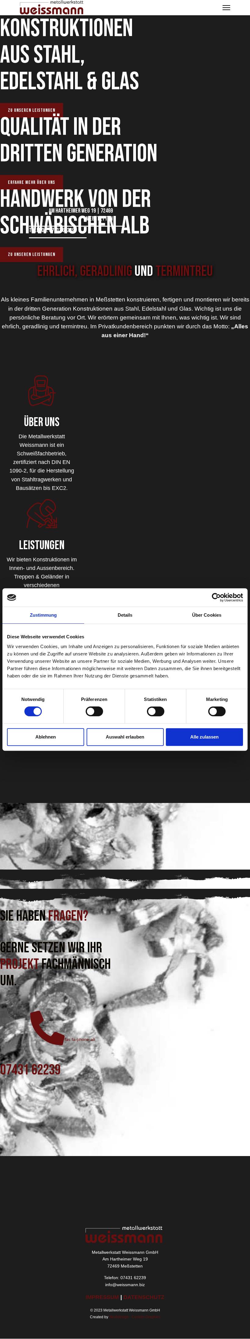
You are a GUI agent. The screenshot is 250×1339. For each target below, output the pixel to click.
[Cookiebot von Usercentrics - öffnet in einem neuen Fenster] (216, 597)
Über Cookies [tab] (206, 615)
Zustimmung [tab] (43, 615)
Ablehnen (45, 736)
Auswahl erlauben (125, 736)
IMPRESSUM (103, 1297)
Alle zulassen (204, 736)
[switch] (94, 711)
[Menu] (226, 7)
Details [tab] (125, 615)
